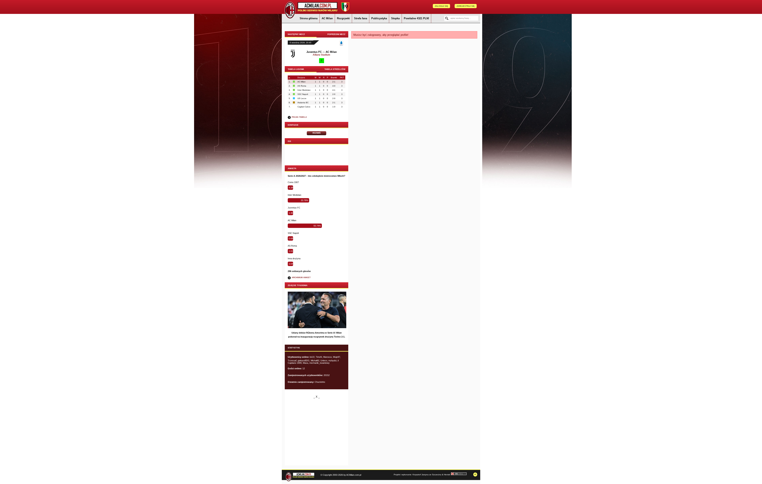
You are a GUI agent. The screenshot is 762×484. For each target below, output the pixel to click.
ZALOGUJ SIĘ (441, 6)
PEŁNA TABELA (299, 117)
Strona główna (309, 18)
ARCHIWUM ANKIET (301, 277)
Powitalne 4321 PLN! (416, 18)
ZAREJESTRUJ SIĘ (466, 6)
